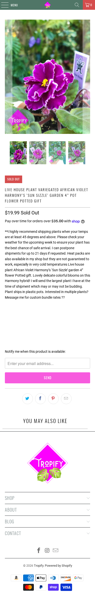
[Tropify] (47, 5)
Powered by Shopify (58, 565)
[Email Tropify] (55, 550)
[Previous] (8, 77)
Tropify (38, 565)
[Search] (77, 5)
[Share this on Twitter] (27, 398)
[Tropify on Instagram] (47, 550)
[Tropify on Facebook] (38, 550)
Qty (7, 306)
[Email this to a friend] (66, 398)
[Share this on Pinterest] (53, 398)
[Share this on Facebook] (40, 398)
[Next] (86, 77)
